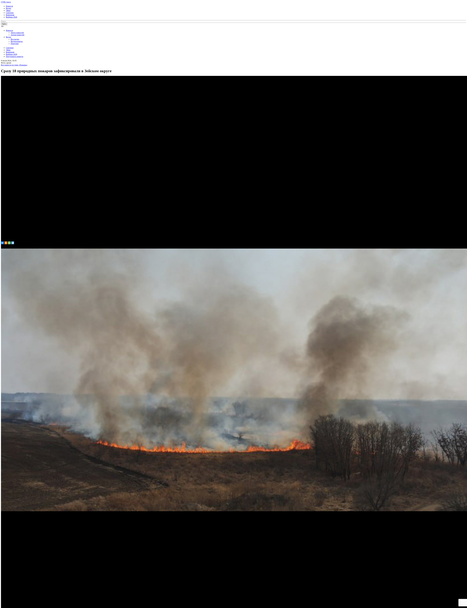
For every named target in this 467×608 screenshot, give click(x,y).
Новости (9, 6)
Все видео (15, 39)
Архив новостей (17, 35)
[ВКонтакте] (2, 242)
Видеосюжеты (17, 41)
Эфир (8, 10)
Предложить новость (14, 56)
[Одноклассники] (5, 242)
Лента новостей (17, 33)
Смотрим (9, 13)
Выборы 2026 (11, 17)
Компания (10, 15)
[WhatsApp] (9, 242)
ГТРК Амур (6, 2)
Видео (8, 8)
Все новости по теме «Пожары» (14, 65)
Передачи (15, 44)
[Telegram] (12, 242)
